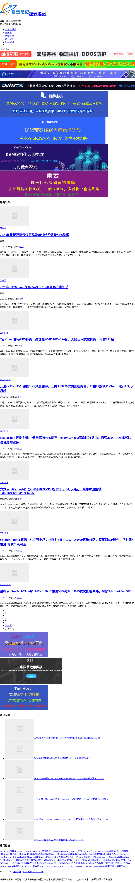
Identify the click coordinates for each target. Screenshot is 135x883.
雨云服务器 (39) (49, 851)
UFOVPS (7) (111, 863)
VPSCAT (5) (27, 866)
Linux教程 (10, 42)
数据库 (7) (101, 863)
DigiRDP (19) (28, 854)
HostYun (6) (7, 866)
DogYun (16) (91, 854)
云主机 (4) (37, 866)
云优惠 (8, 33)
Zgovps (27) (73, 851)
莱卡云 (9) (79, 860)
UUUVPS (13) (71, 857)
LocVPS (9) (89, 860)
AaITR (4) (46, 866)
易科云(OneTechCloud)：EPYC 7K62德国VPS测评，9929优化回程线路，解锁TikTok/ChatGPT (66, 591)
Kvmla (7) (121, 863)
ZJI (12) (91, 857)
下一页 (8, 625)
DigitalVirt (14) (21, 857)
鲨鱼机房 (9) (109, 860)
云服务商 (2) (111, 866)
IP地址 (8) (19, 863)
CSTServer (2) (88, 866)
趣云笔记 (37, 13)
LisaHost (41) (36, 851)
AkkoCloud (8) (55, 863)
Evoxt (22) (7, 854)
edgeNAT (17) (80, 854)
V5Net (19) (17, 854)
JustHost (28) (62, 851)
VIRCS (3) (64, 866)
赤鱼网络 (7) (79, 863)
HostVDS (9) (58, 860)
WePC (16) (115, 854)
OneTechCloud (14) (48, 857)
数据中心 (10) (34, 860)
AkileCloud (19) (51, 854)
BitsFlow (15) (9, 857)
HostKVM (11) (9, 860)
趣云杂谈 (9, 39)
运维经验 (9, 36)
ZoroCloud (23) (103, 851)
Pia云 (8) (45, 863)
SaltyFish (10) (47, 860)
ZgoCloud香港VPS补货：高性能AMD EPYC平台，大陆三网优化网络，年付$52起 (57, 339)
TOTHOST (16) (104, 854)
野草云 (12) (82, 857)
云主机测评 (10, 29)
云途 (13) (60, 857)
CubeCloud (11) (116, 857)
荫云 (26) (82, 851)
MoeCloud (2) (100, 866)
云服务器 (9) (69, 860)
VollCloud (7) (67, 863)
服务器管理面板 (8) (33, 863)
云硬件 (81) (15, 851)
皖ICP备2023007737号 (33, 872)
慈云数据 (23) (116, 851)
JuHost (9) (99, 860)
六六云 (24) (91, 851)
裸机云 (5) (17, 866)
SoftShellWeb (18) (66, 854)
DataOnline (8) (8, 863)
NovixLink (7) (91, 863)
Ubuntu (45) (25, 851)
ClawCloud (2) (75, 866)
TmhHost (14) (34, 857)
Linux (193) (5, 851)
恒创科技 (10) (22, 860)
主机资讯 (4, 333)
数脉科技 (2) (122, 866)
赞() (22, 246)
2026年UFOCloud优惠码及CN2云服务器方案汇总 (34, 287)
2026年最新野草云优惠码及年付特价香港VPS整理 (34, 235)
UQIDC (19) (39, 854)
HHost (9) (119, 860)
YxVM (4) (55, 866)
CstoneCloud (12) (101, 857)
